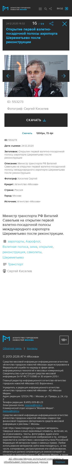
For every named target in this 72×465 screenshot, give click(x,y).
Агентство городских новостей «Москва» (16, 8)
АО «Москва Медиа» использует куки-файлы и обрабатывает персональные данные (34, 460)
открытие (46, 247)
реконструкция (14, 252)
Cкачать (27, 133)
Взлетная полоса (15, 247)
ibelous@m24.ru (11, 411)
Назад (8, 76)
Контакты (32, 348)
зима (33, 247)
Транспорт (15, 264)
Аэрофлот (33, 241)
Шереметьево (13, 257)
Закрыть (64, 23)
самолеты (34, 252)
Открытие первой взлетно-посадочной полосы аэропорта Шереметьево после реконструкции (31, 35)
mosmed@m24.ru (33, 405)
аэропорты (16, 241)
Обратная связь (12, 348)
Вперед (63, 76)
